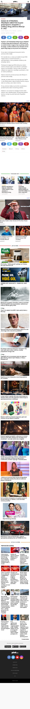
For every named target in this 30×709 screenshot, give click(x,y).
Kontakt (15, 662)
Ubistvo (23, 148)
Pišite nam (15, 673)
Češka (3, 151)
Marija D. (11, 148)
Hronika (3, 19)
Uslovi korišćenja (15, 670)
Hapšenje (4, 148)
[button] (1, 182)
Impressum (15, 667)
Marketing (15, 665)
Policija (17, 148)
